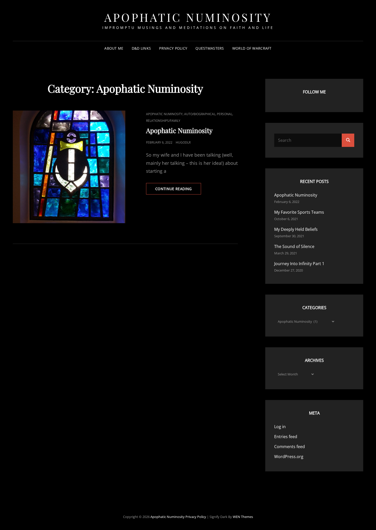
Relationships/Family (163, 120)
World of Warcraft (252, 48)
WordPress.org (288, 456)
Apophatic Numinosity (188, 17)
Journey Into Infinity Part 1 (299, 263)
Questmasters (209, 48)
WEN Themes (243, 516)
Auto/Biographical (199, 114)
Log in (280, 426)
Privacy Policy (173, 48)
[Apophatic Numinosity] (69, 167)
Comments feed (289, 446)
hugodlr (183, 142)
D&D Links (141, 48)
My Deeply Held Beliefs (296, 229)
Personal (224, 114)
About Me (113, 48)
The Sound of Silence (294, 246)
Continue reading (178, 190)
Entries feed (285, 436)
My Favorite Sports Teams (299, 212)
